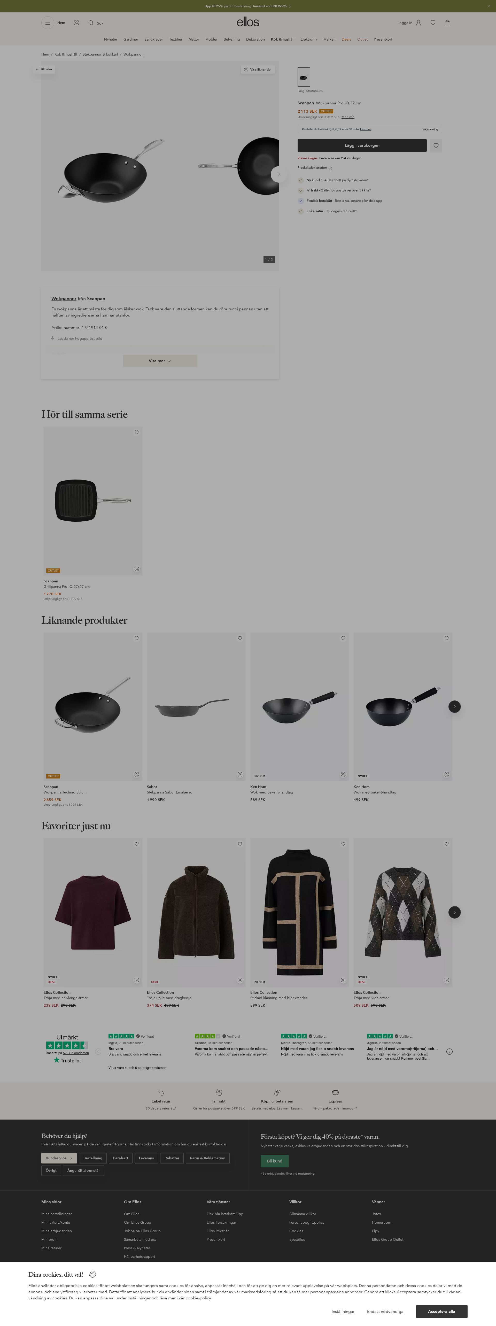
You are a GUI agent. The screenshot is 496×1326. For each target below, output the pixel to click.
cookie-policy (198, 1298)
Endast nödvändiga (385, 1311)
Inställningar (343, 1311)
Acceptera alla (441, 1311)
